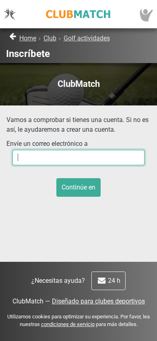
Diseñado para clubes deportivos (98, 301)
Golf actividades (87, 38)
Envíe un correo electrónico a (47, 143)
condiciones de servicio (68, 324)
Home (27, 38)
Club (49, 38)
